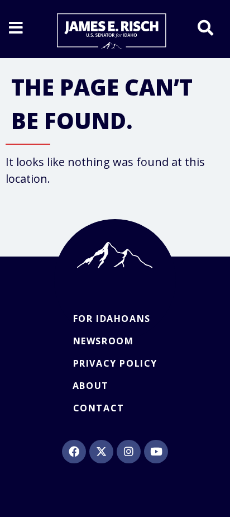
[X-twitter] (101, 451)
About (91, 386)
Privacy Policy (115, 363)
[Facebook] (73, 451)
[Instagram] (128, 451)
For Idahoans (112, 318)
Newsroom (103, 341)
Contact (98, 408)
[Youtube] (155, 451)
